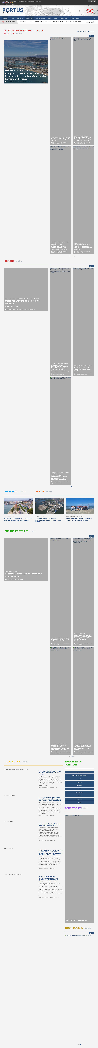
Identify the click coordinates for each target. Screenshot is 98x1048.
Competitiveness (78, 839)
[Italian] (9, 2)
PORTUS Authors (40, 18)
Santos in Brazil (79, 427)
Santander (87, 856)
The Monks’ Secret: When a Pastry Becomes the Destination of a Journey (50, 428)
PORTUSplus (63, 18)
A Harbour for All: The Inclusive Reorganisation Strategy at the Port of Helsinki (48, 349)
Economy (76, 840)
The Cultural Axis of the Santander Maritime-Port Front (82, 199)
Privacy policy (38, 882)
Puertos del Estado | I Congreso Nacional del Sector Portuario (63, 856)
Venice (81, 865)
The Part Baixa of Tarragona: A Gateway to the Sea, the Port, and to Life (82, 392)
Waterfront (89, 864)
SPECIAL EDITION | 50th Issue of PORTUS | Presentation (19, 81)
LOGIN (78, 18)
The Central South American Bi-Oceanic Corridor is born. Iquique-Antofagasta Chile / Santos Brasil (50, 455)
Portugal (87, 854)
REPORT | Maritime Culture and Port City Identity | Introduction (20, 138)
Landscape (85, 845)
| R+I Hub (71, 18)
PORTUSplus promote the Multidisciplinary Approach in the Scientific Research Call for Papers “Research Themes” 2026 (63, 868)
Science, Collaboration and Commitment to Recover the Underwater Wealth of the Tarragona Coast (83, 376)
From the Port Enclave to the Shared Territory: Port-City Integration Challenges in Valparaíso (60, 62)
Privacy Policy (22, 882)
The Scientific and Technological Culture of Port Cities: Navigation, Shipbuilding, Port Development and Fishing (60, 197)
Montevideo (79, 454)
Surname (28, 840)
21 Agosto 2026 (59, 839)
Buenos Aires (80, 837)
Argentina (83, 835)
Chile (89, 837)
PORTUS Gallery (52, 18)
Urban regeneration (87, 862)
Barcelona (88, 835)
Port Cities (85, 849)
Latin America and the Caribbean (79, 431)
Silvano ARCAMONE (61, 841)
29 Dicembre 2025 (60, 861)
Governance (90, 840)
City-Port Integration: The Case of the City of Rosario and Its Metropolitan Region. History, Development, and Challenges (83, 61)
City (92, 837)
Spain (76, 858)
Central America (55, 553)
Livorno (79, 458)
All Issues (29, 18)
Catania (79, 434)
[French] (5, 2)
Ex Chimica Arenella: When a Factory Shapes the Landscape (63, 837)
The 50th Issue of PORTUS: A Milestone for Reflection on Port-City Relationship (18, 349)
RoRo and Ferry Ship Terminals (76, 576)
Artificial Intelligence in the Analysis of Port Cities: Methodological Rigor (79, 348)
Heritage (76, 843)
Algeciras (79, 438)
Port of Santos (83, 852)
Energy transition (82, 840)
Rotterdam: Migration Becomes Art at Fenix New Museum (49, 480)
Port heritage (77, 852)
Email (27, 845)
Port (80, 847)
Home (5, 18)
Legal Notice (30, 882)
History (81, 843)
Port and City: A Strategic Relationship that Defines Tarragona (60, 393)
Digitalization (92, 839)
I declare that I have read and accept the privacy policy (36, 851)
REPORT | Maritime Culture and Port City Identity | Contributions (60, 203)
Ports (88, 852)
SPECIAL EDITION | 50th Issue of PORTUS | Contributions (59, 52)
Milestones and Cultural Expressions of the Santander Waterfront (59, 307)
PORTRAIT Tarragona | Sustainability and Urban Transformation (60, 382)
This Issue (20, 18)
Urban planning (77, 862)
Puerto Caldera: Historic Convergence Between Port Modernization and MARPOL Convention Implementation (48, 534)
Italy (80, 845)
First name (28, 835)
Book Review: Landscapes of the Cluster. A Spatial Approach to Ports (64, 846)
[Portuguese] (10, 2)
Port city (93, 849)
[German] (7, 2)
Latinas (53, 471)
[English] (3, 2)
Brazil (75, 837)
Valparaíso (76, 865)
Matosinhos (79, 441)
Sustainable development (81, 860)
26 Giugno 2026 (60, 849)
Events (52, 523)
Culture (86, 839)
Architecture (77, 835)
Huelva (79, 444)
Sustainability (85, 858)
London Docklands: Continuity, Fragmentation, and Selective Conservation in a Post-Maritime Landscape (83, 45)
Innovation (88, 843)
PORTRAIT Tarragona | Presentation (14, 408)
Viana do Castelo (79, 448)
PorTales (53, 496)
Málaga (75, 847)
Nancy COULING (60, 850)
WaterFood (54, 443)
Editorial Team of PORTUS (62, 862)
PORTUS (11, 18)
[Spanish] (12, 2)
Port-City (85, 847)
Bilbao (92, 835)
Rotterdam (79, 451)
